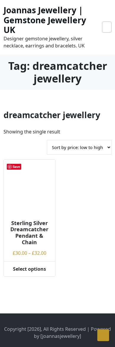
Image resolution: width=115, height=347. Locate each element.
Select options (29, 269)
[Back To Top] (103, 335)
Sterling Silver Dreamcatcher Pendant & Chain (29, 232)
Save (16, 166)
